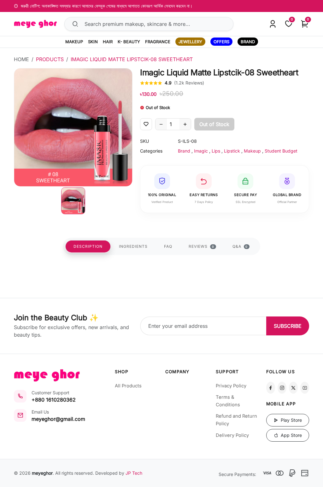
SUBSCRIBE (288, 326)
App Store (290, 435)
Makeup (252, 151)
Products (50, 59)
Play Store (290, 420)
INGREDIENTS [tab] (133, 246)
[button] (73, 201)
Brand (184, 151)
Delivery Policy (232, 435)
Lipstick (232, 151)
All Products (128, 386)
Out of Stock (214, 124)
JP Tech (134, 473)
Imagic (201, 151)
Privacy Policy (231, 386)
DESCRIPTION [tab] (88, 246)
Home (21, 59)
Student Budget (281, 151)
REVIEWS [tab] (201, 246)
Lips (216, 151)
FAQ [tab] (168, 246)
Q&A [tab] (240, 246)
